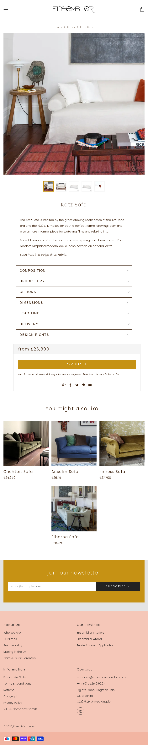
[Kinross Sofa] (122, 443)
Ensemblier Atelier (89, 639)
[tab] (48, 186)
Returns (8, 690)
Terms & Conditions (17, 683)
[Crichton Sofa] (26, 443)
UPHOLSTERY (32, 281)
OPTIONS (28, 292)
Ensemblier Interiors (90, 632)
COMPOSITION (33, 270)
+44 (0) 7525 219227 (91, 683)
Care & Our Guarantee (19, 658)
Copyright (10, 696)
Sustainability (12, 645)
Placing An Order (15, 677)
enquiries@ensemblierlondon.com (101, 677)
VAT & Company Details (20, 709)
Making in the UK (14, 652)
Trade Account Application (95, 645)
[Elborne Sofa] (74, 508)
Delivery (29, 324)
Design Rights (34, 334)
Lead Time (30, 313)
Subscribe (116, 586)
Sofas (71, 27)
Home (58, 27)
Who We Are (12, 632)
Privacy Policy (12, 703)
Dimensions (31, 302)
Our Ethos (10, 639)
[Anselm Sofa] (74, 443)
